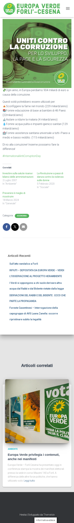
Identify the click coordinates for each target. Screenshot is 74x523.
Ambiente (13, 449)
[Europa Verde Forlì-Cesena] (33, 8)
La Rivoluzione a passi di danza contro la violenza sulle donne (50, 177)
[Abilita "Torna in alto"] (67, 516)
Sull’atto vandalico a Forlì (23, 263)
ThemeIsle (49, 514)
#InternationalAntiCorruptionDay (22, 156)
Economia (22, 216)
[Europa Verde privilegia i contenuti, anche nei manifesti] (37, 411)
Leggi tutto (29, 480)
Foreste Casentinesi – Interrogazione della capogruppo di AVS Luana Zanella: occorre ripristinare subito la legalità (33, 313)
